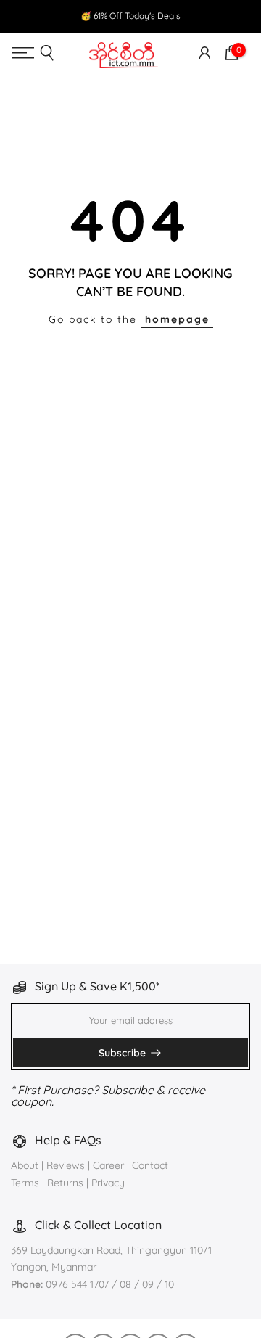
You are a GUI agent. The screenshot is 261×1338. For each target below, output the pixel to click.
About (26, 1165)
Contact (150, 1165)
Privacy (108, 1182)
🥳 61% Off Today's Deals (130, 15)
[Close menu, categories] (189, 25)
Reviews (65, 1165)
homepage (177, 319)
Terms (25, 1182)
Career (108, 1165)
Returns (65, 1182)
